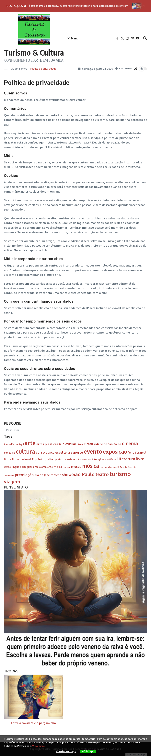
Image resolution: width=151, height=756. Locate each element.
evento (93, 451)
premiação (24, 474)
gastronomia (63, 459)
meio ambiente (44, 466)
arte (30, 443)
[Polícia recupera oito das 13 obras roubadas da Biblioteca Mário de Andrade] (132, 6)
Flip (34, 459)
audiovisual (67, 444)
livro (140, 458)
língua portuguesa (22, 466)
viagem (12, 482)
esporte (77, 452)
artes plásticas (47, 444)
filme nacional (21, 459)
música (90, 465)
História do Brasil (82, 459)
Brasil (88, 444)
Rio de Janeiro (43, 475)
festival (140, 452)
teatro (102, 474)
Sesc (57, 475)
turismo (120, 473)
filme (7, 459)
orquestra (9, 475)
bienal (80, 444)
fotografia (45, 459)
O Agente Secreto (126, 467)
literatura (126, 458)
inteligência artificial (104, 459)
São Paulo (83, 474)
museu (76, 466)
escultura (62, 452)
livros (7, 466)
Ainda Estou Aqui (14, 444)
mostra (66, 467)
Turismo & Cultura (34, 52)
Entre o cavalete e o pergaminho (33, 723)
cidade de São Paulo (107, 444)
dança (50, 452)
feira (131, 452)
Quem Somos (19, 68)
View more (38, 746)
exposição (115, 451)
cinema (130, 443)
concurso (9, 452)
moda (58, 467)
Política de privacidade (43, 68)
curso (40, 452)
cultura (25, 451)
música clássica (108, 467)
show (67, 474)
